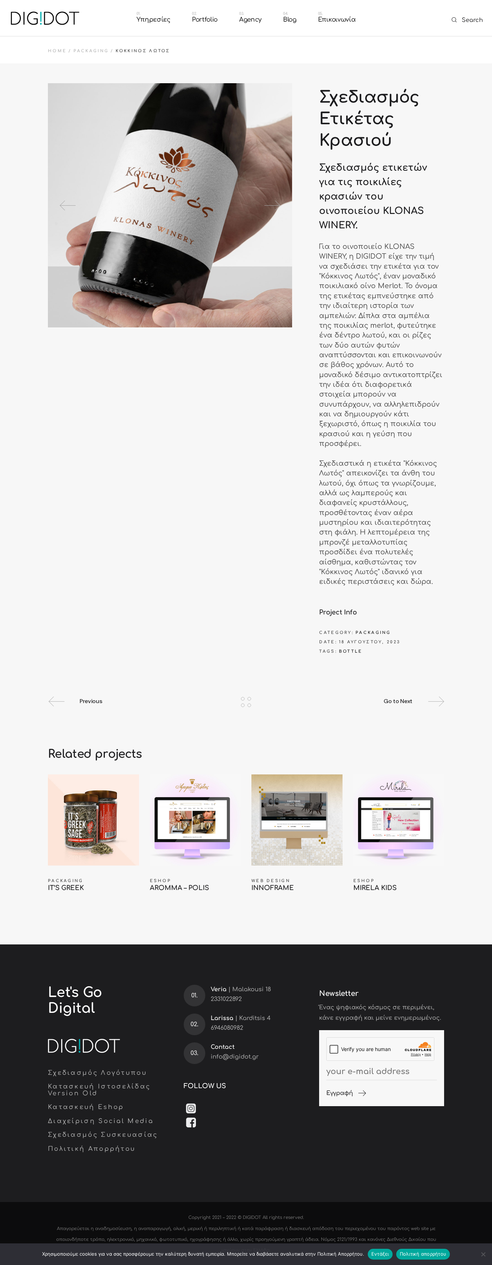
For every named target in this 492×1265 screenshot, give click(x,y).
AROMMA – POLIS (179, 887)
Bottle (351, 651)
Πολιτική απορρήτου (423, 1254)
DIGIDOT (252, 1217)
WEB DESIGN (270, 881)
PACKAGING (373, 632)
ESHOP (160, 881)
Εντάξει (380, 1254)
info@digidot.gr (235, 1057)
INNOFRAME (272, 887)
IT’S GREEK (66, 887)
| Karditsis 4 (240, 1018)
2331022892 (226, 999)
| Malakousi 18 (241, 989)
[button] (69, 205)
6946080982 (227, 1028)
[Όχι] (483, 1254)
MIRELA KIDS (375, 887)
